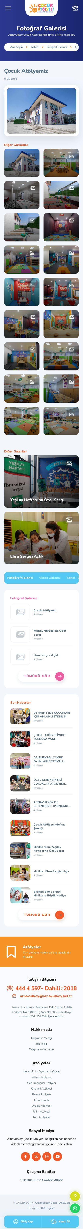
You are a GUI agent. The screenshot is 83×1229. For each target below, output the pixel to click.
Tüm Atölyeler (41, 1117)
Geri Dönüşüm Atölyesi (41, 1083)
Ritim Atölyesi (41, 1112)
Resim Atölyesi (41, 1094)
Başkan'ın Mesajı (41, 1038)
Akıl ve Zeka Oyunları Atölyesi (41, 1071)
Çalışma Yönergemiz (41, 1049)
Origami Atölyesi (41, 1089)
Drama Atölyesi (41, 1106)
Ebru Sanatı (41, 1100)
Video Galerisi (50, 578)
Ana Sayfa (16, 47)
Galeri (34, 47)
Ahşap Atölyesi (41, 1077)
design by (41, 1208)
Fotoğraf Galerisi (57, 47)
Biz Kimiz (41, 1044)
